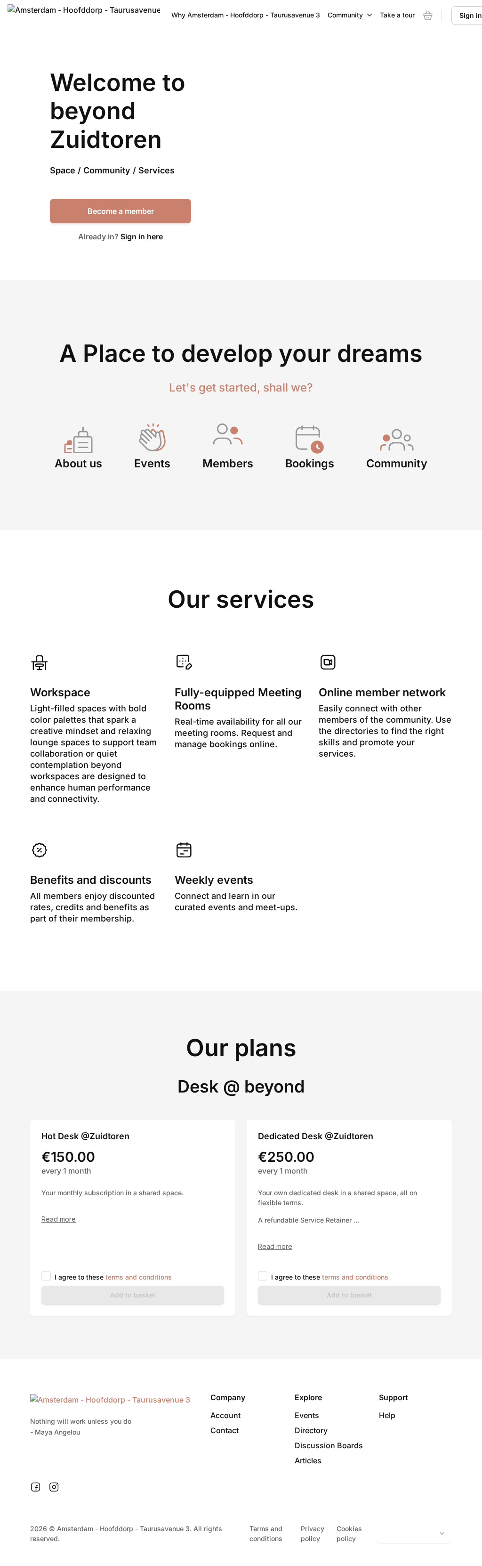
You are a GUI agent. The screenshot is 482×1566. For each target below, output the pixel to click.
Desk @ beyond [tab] (241, 1086)
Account (225, 1415)
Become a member (121, 211)
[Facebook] (35, 1487)
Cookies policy (349, 1533)
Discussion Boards (329, 1445)
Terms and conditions (265, 1533)
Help (387, 1415)
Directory (311, 1430)
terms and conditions (138, 1277)
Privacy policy (312, 1533)
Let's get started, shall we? (241, 387)
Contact (224, 1430)
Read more (58, 1219)
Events (307, 1415)
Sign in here (141, 236)
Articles (308, 1460)
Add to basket (132, 1295)
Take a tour (397, 15)
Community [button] (345, 15)
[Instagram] (53, 1487)
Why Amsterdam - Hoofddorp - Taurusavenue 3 (245, 15)
